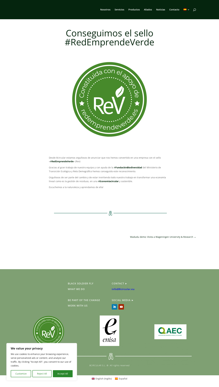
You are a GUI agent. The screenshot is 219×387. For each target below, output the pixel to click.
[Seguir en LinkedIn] (114, 307)
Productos (134, 9)
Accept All (62, 373)
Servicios (119, 9)
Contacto (174, 9)
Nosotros (105, 9)
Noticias (160, 9)
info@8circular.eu (123, 289)
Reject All (42, 373)
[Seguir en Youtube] (121, 307)
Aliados (148, 9)
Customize (21, 373)
